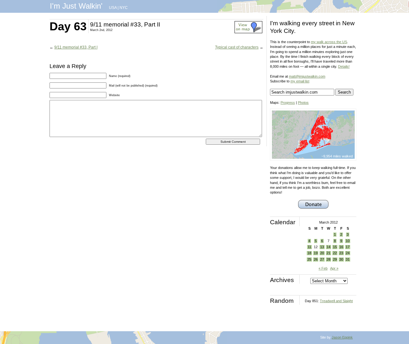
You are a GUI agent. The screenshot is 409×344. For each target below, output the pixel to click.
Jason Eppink (342, 337)
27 (322, 259)
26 (316, 259)
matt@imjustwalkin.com (307, 76)
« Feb (323, 268)
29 (335, 259)
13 (322, 247)
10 (348, 241)
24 (348, 253)
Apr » (334, 268)
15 (335, 247)
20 (322, 253)
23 (341, 253)
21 (328, 253)
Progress (288, 102)
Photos (303, 102)
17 (348, 247)
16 (341, 247)
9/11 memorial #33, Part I (75, 47)
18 (309, 253)
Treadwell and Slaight (336, 301)
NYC (124, 7)
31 (348, 259)
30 (341, 259)
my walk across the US (329, 42)
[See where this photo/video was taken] (248, 32)
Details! (344, 66)
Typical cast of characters (237, 47)
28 (328, 259)
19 (316, 253)
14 (328, 247)
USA (113, 7)
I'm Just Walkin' (76, 6)
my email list (299, 81)
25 (309, 259)
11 (309, 247)
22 (335, 253)
